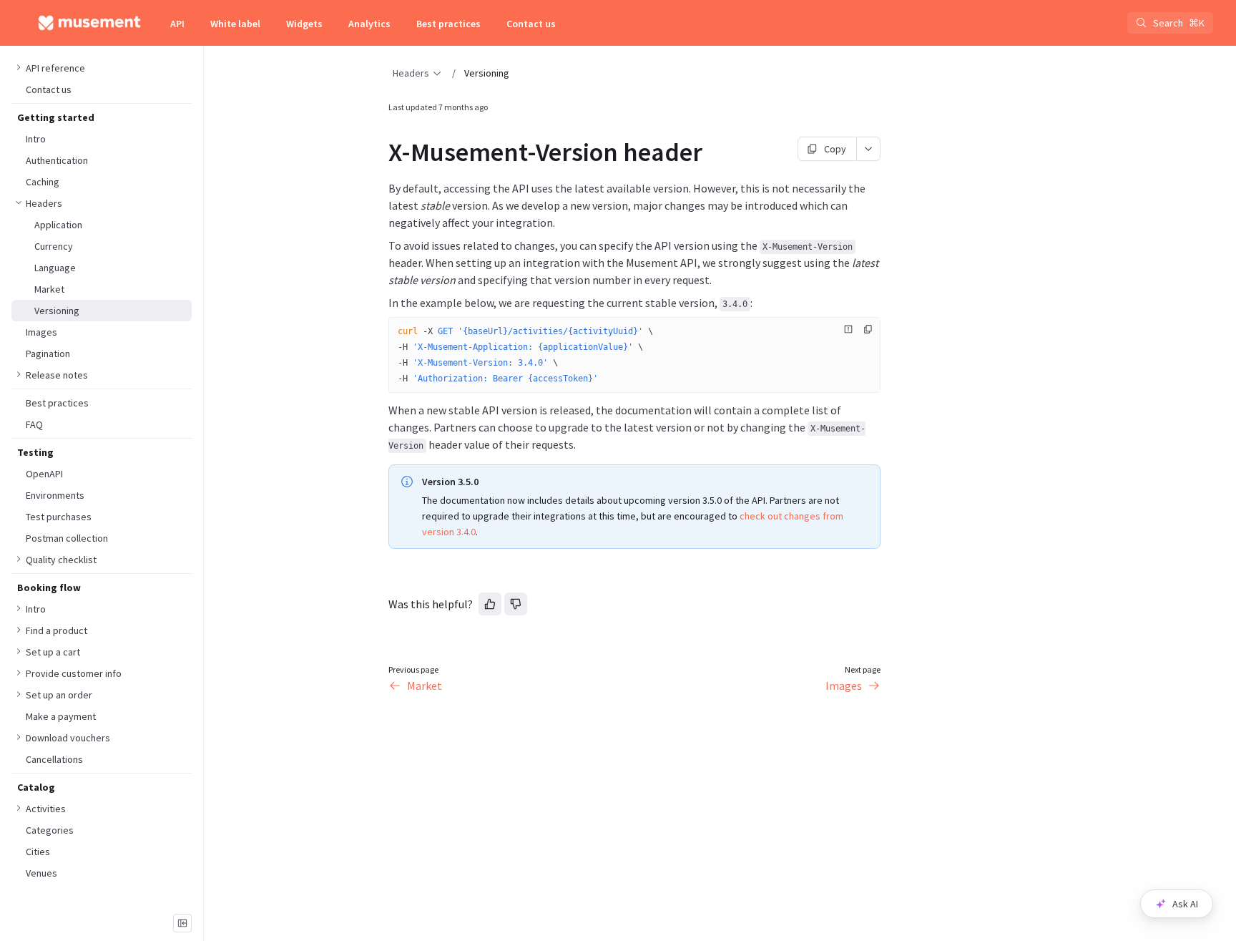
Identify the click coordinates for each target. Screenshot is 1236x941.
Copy (835, 148)
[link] (101, 203)
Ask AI (1185, 903)
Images (843, 685)
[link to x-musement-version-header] (382, 152)
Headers (411, 73)
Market (424, 685)
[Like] (490, 604)
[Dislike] (515, 604)
